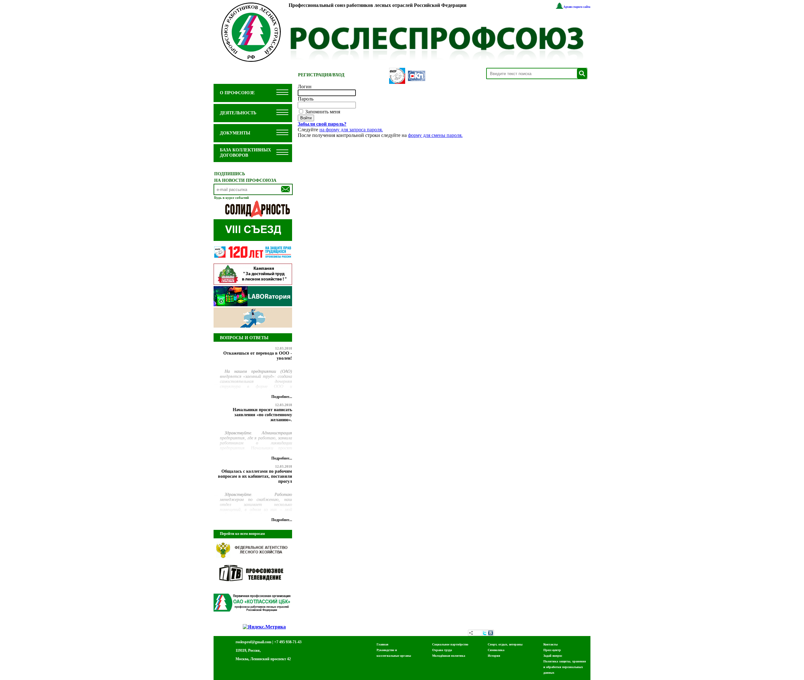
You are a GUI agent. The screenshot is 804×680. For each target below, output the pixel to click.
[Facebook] (478, 632)
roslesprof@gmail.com (253, 642)
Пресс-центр (552, 650)
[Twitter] (484, 632)
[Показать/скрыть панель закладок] (471, 633)
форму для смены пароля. (435, 135)
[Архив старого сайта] (559, 7)
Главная (382, 644)
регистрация (314, 74)
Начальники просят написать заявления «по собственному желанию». (262, 414)
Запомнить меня (322, 111)
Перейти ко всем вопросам (242, 533)
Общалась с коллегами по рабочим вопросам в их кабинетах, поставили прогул (255, 476)
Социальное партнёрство (450, 644)
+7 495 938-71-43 (288, 642)
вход (339, 74)
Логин (305, 86)
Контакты (550, 644)
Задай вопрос (552, 655)
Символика (496, 650)
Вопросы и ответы (244, 337)
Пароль (305, 98)
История (494, 655)
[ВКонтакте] (490, 632)
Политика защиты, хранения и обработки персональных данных (564, 667)
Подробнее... (281, 396)
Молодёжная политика (448, 655)
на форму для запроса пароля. (351, 129)
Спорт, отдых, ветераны (505, 644)
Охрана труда (442, 650)
